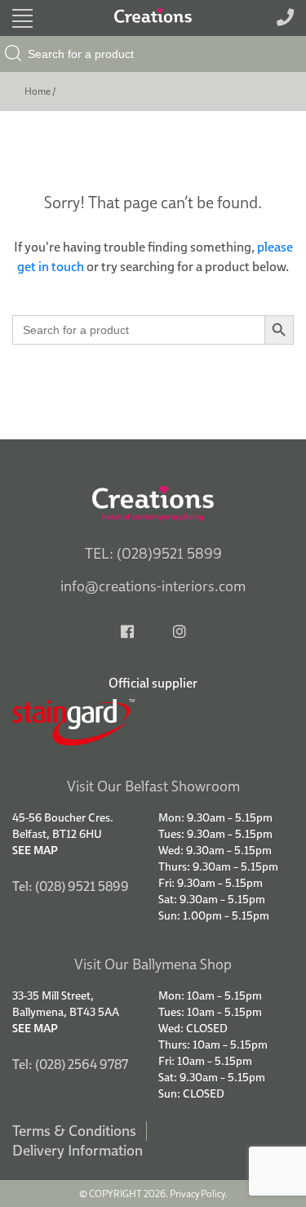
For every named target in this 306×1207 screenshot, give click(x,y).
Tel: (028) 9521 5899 (70, 886)
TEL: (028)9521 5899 (153, 553)
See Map (35, 850)
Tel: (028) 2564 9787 (70, 1064)
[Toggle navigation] (22, 18)
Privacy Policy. (199, 1193)
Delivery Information (77, 1150)
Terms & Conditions (74, 1130)
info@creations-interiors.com (153, 586)
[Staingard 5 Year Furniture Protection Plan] (153, 722)
